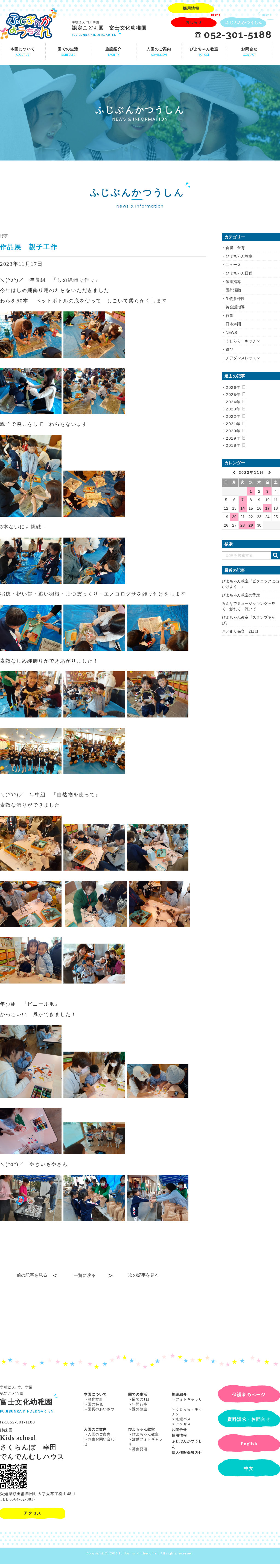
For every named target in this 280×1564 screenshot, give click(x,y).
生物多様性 (235, 298)
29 (251, 525)
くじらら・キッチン (243, 341)
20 (234, 517)
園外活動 (233, 290)
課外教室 (139, 1409)
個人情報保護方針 (187, 1453)
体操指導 (233, 281)
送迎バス (183, 1419)
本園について (95, 1394)
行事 (4, 236)
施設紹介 (179, 1394)
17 (267, 508)
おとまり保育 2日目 (240, 631)
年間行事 (139, 1404)
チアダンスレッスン (243, 358)
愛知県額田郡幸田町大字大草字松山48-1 (37, 1494)
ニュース (233, 264)
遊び (229, 349)
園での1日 (141, 1399)
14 (242, 508)
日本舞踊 (233, 324)
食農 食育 (235, 248)
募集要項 (139, 1449)
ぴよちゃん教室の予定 (241, 595)
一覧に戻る (85, 1275)
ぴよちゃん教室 (239, 256)
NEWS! (216, 15)
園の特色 (95, 1404)
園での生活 (137, 1394)
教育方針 (95, 1399)
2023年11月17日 (21, 264)
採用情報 (179, 1435)
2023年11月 (252, 472)
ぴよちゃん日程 (239, 273)
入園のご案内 (95, 1429)
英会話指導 (235, 307)
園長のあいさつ (101, 1409)
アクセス (183, 1424)
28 (242, 525)
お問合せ (179, 1430)
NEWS (231, 332)
